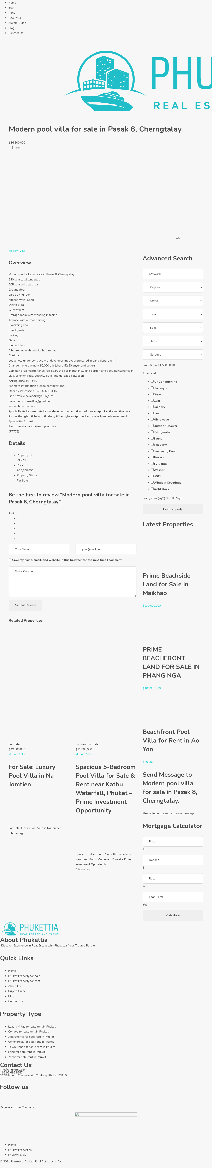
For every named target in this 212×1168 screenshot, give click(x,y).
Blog (11, 28)
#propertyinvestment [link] (113, 416)
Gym (157, 401)
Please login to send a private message (169, 813)
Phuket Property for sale (24, 976)
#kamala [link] (124, 411)
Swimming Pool (165, 451)
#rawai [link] (113, 411)
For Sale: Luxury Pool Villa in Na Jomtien (32, 776)
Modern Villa (17, 251)
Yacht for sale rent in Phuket (27, 1057)
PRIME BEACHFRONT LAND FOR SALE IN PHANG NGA (171, 662)
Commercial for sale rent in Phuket (31, 1042)
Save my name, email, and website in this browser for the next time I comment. (67, 560)
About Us (14, 18)
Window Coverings (167, 483)
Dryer (157, 394)
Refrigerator (162, 432)
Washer (159, 470)
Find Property (173, 509)
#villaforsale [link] (47, 411)
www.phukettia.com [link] (22, 406)
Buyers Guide (17, 23)
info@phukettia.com (13, 1070)
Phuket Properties (20, 1150)
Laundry (159, 407)
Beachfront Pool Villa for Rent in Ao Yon (171, 741)
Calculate (172, 915)
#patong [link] (49, 416)
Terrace (159, 457)
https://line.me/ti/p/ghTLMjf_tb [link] (34, 396)
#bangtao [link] (24, 416)
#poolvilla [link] (15, 411)
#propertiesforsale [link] (87, 416)
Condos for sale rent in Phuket (28, 1032)
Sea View (160, 445)
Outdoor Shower (165, 426)
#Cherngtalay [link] (65, 416)
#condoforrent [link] (66, 411)
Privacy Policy (17, 1155)
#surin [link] (13, 416)
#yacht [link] (13, 426)
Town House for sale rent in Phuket (31, 1047)
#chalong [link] (37, 416)
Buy (10, 8)
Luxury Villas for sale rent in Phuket (31, 1027)
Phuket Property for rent (24, 981)
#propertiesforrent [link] (21, 421)
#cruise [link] (51, 426)
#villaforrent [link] (30, 411)
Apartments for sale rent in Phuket (31, 1037)
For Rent (81, 744)
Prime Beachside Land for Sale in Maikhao (166, 584)
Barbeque (160, 388)
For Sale (22, 481)
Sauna (158, 439)
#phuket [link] (103, 411)
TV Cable (160, 464)
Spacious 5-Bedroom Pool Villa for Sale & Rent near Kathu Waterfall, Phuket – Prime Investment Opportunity (106, 789)
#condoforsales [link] (86, 411)
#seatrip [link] (40, 426)
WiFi (157, 476)
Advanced (150, 373)
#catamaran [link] (26, 426)
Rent (11, 13)
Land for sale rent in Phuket (26, 1052)
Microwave (161, 420)
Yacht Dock (161, 489)
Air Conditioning (165, 382)
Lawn (157, 413)
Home (12, 3)
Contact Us (15, 33)
